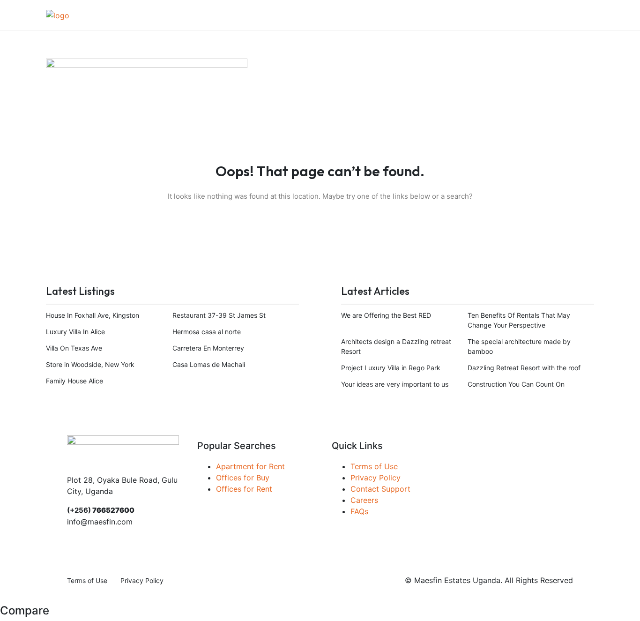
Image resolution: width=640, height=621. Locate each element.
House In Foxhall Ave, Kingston (92, 315)
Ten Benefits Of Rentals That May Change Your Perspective (519, 320)
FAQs (359, 511)
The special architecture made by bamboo (519, 346)
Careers (364, 500)
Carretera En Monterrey (208, 348)
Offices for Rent (244, 489)
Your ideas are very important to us (394, 384)
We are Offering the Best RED (386, 315)
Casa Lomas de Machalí (208, 364)
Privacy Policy (375, 477)
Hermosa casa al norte (206, 332)
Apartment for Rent (250, 466)
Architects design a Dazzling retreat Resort (396, 346)
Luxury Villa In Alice (75, 332)
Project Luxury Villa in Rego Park (390, 368)
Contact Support (380, 489)
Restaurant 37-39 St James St (219, 315)
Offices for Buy (242, 477)
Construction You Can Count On (516, 384)
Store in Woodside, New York (90, 364)
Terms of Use (374, 466)
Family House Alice (74, 381)
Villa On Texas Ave (74, 348)
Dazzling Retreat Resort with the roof (524, 368)
